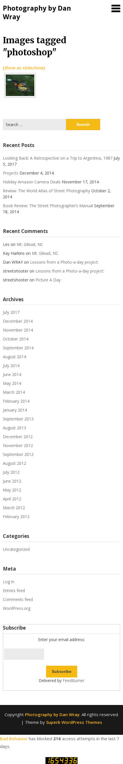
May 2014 (12, 383)
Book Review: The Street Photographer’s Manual (48, 205)
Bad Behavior (14, 738)
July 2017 (11, 312)
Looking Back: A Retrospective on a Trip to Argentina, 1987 (57, 158)
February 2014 (16, 401)
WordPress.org (16, 608)
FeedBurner (73, 680)
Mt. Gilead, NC (30, 244)
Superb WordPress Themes (74, 722)
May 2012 (12, 490)
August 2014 (14, 356)
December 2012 (18, 436)
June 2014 (12, 374)
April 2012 (12, 499)
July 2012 (11, 472)
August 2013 (14, 427)
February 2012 (16, 516)
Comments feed (18, 599)
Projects (10, 173)
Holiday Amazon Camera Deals (32, 182)
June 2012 (12, 481)
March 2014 (14, 392)
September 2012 (18, 454)
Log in (8, 581)
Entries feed (14, 590)
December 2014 (18, 321)
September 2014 (18, 347)
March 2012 (14, 507)
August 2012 (14, 463)
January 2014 (15, 410)
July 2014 (11, 365)
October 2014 (15, 339)
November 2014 (18, 330)
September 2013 (18, 419)
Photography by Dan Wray (37, 12)
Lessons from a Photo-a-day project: (64, 262)
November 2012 (18, 445)
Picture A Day (48, 280)
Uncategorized (16, 549)
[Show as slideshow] (24, 67)
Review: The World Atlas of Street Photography (46, 190)
